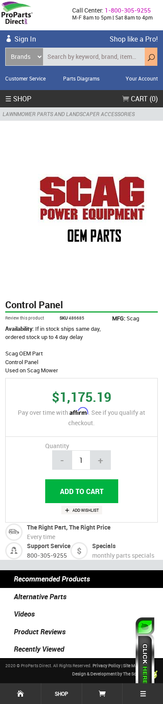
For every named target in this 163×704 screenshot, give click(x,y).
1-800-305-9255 (128, 10)
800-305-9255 (47, 555)
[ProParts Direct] (32, 15)
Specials (104, 546)
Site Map (131, 665)
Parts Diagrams (81, 78)
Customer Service (25, 78)
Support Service (48, 546)
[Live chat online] (145, 656)
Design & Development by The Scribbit (110, 674)
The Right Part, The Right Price (68, 527)
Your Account (142, 78)
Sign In (25, 39)
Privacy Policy (106, 665)
